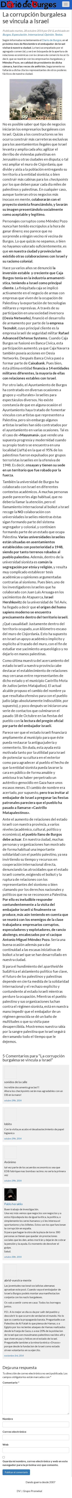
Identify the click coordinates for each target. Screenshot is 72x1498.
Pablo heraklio (13, 1204)
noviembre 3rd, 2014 (14, 1355)
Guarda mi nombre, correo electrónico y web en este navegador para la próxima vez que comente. (35, 1463)
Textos (58, 34)
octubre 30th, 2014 (12, 1257)
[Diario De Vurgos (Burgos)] (36, 5)
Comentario (11, 1382)
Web (6, 1444)
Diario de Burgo (51, 40)
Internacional (35, 34)
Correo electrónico (14, 1431)
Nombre (8, 1418)
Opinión (49, 34)
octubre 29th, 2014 (12, 1100)
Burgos (7, 34)
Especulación (19, 34)
